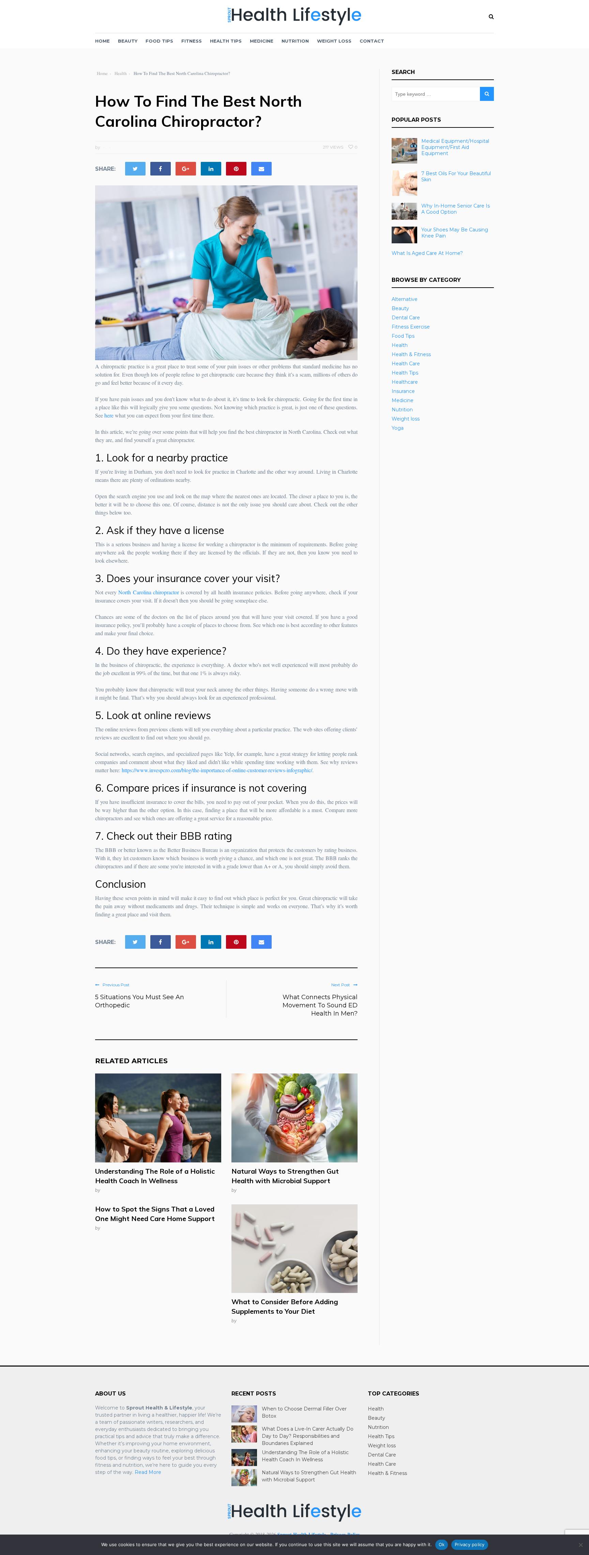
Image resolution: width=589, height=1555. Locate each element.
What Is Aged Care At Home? (427, 253)
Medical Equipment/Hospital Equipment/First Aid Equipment (455, 147)
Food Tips (159, 41)
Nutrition (295, 41)
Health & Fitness (411, 354)
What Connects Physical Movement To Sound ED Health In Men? (320, 1005)
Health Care (406, 364)
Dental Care (406, 318)
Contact (372, 41)
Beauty (127, 41)
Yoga (398, 428)
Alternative (405, 299)
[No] (580, 1544)
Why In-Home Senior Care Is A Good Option (455, 209)
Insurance (403, 391)
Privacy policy (470, 1544)
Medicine (261, 41)
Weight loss (334, 41)
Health (400, 345)
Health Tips (226, 41)
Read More (148, 1472)
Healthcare (405, 382)
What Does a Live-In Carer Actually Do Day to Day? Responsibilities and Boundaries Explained (307, 1436)
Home (102, 41)
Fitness (191, 41)
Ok (442, 1544)
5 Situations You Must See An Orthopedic (139, 1001)
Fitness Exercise (411, 327)
